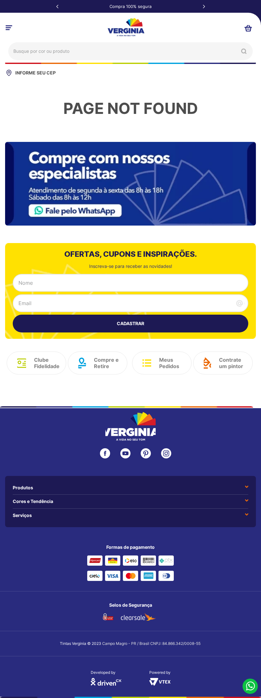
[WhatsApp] (250, 687)
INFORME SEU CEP (35, 72)
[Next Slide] (203, 6)
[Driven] (106, 684)
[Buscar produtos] (244, 51)
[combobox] (130, 51)
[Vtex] (160, 684)
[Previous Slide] (57, 6)
